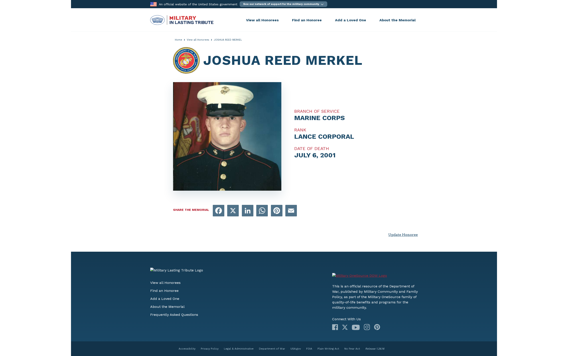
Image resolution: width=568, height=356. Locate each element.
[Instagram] (367, 327)
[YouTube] (356, 327)
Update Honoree (403, 235)
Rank (300, 130)
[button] (283, 4)
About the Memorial (397, 20)
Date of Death (311, 148)
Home (178, 39)
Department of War (272, 348)
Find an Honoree (307, 20)
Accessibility (187, 348)
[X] (345, 327)
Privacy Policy (210, 348)
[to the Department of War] (153, 4)
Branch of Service (317, 111)
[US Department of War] (359, 276)
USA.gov (295, 348)
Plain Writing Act (328, 348)
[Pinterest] (377, 327)
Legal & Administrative (239, 348)
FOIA (309, 348)
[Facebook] (335, 327)
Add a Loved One (350, 20)
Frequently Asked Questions (174, 314)
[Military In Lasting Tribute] (197, 20)
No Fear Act (352, 348)
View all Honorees (262, 20)
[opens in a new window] (218, 211)
